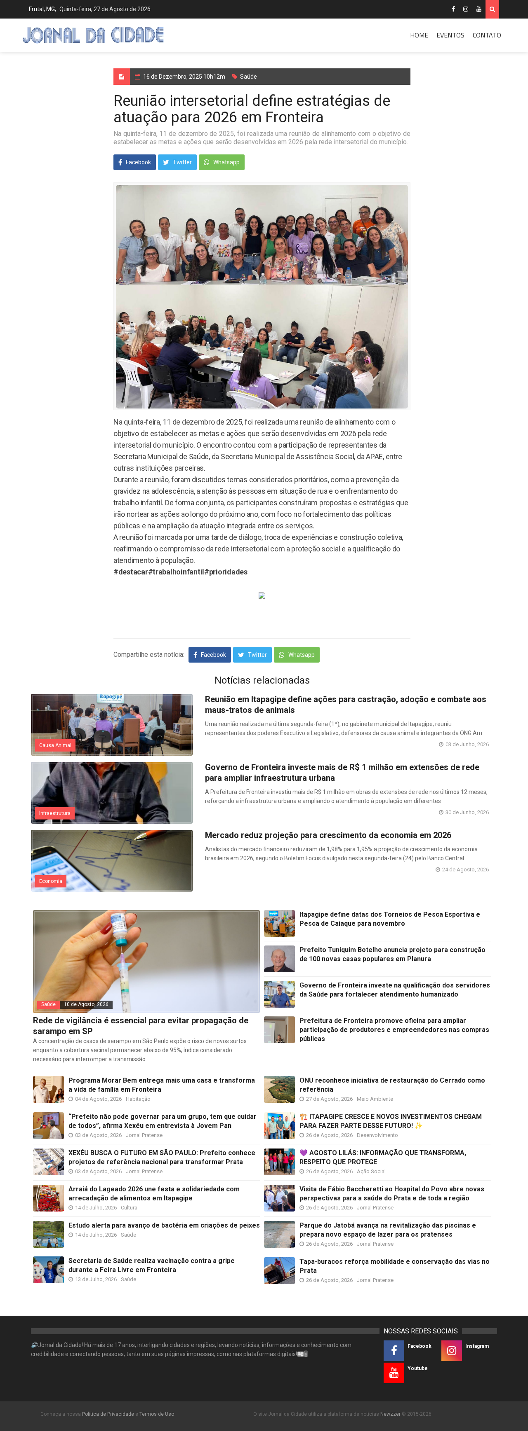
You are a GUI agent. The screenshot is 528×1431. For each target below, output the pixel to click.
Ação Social (371, 1171)
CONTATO (487, 35)
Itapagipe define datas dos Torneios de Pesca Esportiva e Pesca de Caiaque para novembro (389, 918)
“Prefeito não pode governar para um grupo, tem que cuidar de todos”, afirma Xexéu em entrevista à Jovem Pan (162, 1121)
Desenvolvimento (377, 1135)
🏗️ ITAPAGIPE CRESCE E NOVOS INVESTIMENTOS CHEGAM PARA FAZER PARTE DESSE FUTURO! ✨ (390, 1121)
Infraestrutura (55, 813)
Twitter (182, 162)
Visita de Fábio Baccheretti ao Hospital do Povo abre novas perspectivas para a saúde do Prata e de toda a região (391, 1193)
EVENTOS (450, 35)
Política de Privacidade (108, 1414)
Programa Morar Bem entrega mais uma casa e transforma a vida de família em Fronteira (161, 1084)
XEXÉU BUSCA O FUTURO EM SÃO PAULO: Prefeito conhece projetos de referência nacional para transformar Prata (161, 1157)
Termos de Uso (156, 1414)
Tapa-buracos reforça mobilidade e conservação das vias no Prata (394, 1266)
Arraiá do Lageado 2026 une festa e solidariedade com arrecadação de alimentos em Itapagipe (154, 1193)
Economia (50, 881)
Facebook (138, 162)
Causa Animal (55, 745)
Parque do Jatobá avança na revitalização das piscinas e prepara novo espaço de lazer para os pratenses (387, 1229)
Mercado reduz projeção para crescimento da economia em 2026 (328, 835)
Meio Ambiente (375, 1099)
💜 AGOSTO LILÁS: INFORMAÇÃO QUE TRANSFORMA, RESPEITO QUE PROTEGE (382, 1157)
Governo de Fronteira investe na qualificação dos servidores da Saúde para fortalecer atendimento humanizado (394, 989)
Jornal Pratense (144, 1135)
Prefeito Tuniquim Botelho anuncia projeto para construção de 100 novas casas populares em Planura (392, 954)
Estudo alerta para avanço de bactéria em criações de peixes (164, 1225)
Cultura (129, 1208)
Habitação (138, 1099)
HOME (419, 35)
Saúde (248, 76)
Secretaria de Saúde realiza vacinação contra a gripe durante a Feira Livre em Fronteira (151, 1265)
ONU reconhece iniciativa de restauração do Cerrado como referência (392, 1084)
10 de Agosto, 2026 (86, 1004)
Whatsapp (226, 162)
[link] (130, 571)
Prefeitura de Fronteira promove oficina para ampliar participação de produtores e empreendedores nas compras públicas (394, 1030)
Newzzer (390, 1414)
